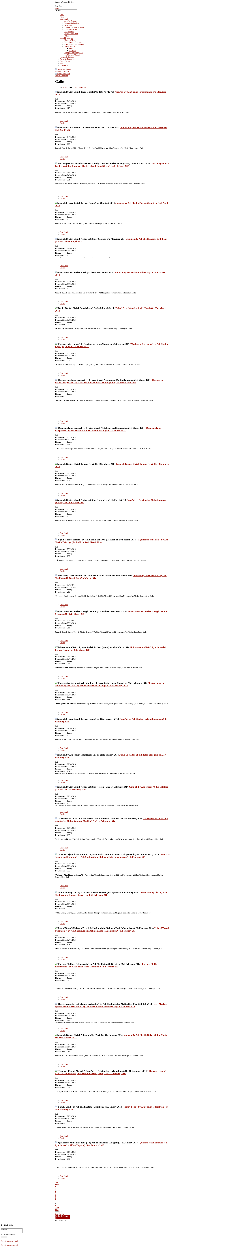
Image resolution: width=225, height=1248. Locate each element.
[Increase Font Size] (55, 4)
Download (64, 121)
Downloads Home (62, 72)
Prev (57, 1184)
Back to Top (59, 1214)
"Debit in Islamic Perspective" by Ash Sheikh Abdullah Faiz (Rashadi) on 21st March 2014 (108, 429)
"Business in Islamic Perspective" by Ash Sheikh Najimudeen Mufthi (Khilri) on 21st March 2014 (109, 381)
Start (57, 1182)
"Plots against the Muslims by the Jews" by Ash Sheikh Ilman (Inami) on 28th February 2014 (110, 684)
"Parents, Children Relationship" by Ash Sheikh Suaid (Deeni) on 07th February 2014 (107, 965)
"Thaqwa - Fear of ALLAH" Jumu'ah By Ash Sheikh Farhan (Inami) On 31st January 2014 (110, 1072)
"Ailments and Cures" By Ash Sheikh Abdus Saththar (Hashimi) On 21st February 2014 (111, 819)
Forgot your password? (9, 1241)
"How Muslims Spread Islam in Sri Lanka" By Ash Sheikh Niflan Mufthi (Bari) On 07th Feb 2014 (111, 1005)
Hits (75, 87)
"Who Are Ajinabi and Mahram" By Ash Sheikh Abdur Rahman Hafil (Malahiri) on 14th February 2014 (112, 855)
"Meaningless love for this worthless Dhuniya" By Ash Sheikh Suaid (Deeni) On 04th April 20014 (112, 164)
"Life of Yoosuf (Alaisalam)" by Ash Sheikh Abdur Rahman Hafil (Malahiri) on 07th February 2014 (112, 929)
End (56, 1210)
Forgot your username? (9, 1245)
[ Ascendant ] (82, 87)
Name (65, 87)
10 (56, 1205)
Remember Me (9, 1235)
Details (62, 123)
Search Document (61, 76)
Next (57, 1208)
